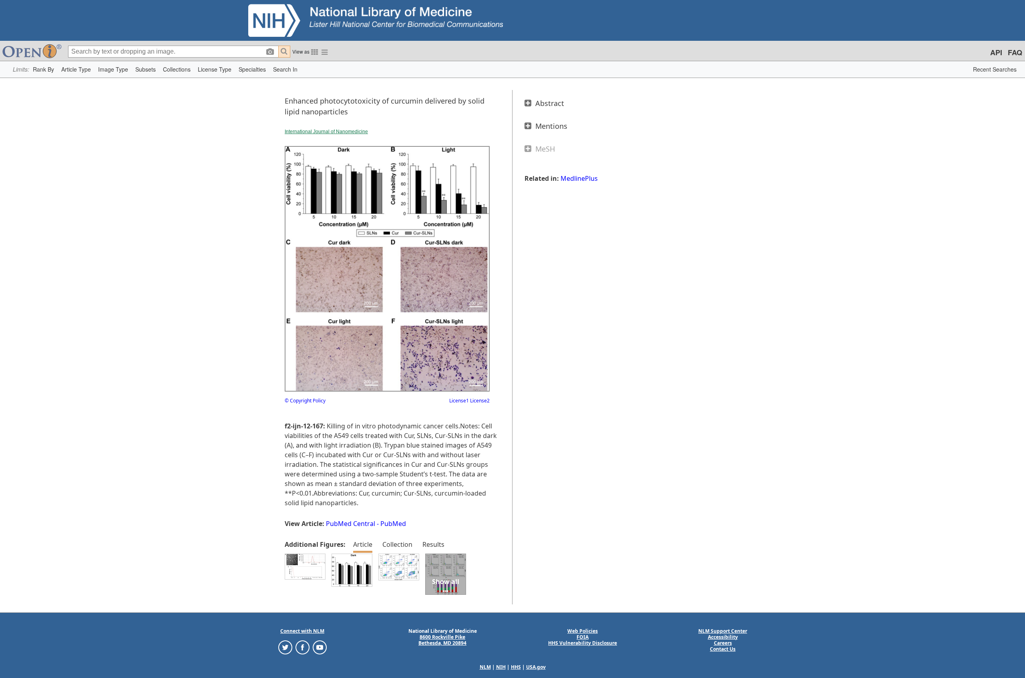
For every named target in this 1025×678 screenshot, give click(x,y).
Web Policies (582, 631)
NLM (485, 667)
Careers (723, 643)
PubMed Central (350, 523)
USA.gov (536, 667)
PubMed (393, 523)
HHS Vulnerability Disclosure (582, 643)
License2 (479, 400)
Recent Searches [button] (995, 69)
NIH (501, 667)
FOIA (583, 637)
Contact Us (723, 649)
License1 (459, 400)
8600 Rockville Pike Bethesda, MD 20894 (442, 640)
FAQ (1015, 52)
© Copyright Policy (305, 400)
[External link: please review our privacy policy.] (285, 646)
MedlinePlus (579, 178)
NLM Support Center (722, 631)
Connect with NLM (302, 631)
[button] (43, 69)
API (996, 52)
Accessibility (723, 637)
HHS (516, 667)
